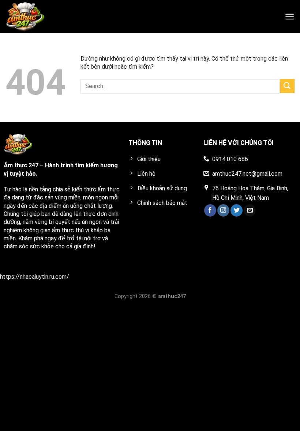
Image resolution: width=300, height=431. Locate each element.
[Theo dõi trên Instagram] (223, 210)
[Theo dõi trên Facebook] (210, 210)
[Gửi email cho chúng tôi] (250, 210)
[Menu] (290, 16)
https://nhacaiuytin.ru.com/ (34, 276)
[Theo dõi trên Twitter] (236, 210)
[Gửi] (287, 86)
